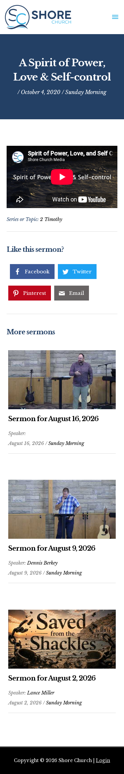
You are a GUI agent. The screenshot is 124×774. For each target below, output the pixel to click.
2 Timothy (51, 219)
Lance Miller (40, 693)
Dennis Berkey (42, 563)
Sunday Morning (85, 92)
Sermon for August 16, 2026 (53, 419)
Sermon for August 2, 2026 (52, 678)
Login (103, 760)
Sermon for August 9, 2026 (51, 548)
